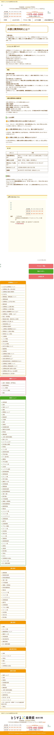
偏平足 (4, 521)
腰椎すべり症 (6, 481)
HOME (5, 20)
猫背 (4, 404)
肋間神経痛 (5, 474)
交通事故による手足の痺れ (9, 301)
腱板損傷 (5, 434)
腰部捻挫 (5, 304)
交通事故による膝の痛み (8, 309)
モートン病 (5, 528)
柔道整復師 (28, 7)
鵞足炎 (4, 508)
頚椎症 (4, 424)
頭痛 (4, 414)
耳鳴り (4, 553)
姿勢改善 (5, 402)
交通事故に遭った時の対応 (9, 289)
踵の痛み (5, 550)
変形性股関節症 (6, 491)
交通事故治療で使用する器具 (9, 368)
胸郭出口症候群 (6, 429)
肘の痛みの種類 (6, 444)
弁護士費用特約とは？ (8, 358)
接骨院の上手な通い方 (8, 321)
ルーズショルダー (7, 441)
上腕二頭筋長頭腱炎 (7, 436)
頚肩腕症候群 (6, 427)
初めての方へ (41, 271)
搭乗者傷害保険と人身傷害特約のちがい (12, 361)
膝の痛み (5, 496)
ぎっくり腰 (5, 476)
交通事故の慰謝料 (7, 326)
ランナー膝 (5, 513)
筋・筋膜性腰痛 (6, 563)
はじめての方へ (16, 20)
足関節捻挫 (5, 518)
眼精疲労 (5, 417)
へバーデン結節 (6, 469)
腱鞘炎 (4, 459)
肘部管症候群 (6, 451)
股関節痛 (5, 486)
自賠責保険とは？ (7, 324)
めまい (4, 555)
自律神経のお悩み (7, 558)
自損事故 (5, 351)
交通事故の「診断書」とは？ (9, 314)
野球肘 (4, 446)
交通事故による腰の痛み (8, 306)
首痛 (4, 422)
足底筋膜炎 (5, 523)
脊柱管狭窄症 (6, 639)
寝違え (4, 706)
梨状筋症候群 (6, 489)
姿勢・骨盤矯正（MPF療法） (9, 382)
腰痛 (4, 409)
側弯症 (4, 545)
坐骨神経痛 (5, 484)
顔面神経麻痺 (6, 541)
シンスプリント (6, 516)
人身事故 (5, 336)
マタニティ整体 (6, 390)
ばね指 (4, 466)
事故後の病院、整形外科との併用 (10, 319)
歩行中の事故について (8, 346)
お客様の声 (41, 276)
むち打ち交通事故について (9, 286)
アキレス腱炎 (6, 526)
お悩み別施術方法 (48, 20)
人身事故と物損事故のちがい (9, 329)
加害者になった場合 (7, 333)
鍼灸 (4, 392)
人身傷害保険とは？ (7, 356)
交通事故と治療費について (9, 363)
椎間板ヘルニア (6, 412)
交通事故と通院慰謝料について (10, 366)
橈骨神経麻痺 (6, 471)
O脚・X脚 (5, 493)
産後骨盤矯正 (6, 385)
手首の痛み (5, 454)
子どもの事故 (6, 343)
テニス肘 (5, 449)
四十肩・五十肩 (6, 697)
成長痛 (4, 548)
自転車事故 (5, 341)
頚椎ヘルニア (6, 407)
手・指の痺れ (6, 456)
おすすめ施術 (38, 20)
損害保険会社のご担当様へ (9, 373)
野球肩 (4, 432)
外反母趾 (5, 531)
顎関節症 (5, 538)
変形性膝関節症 (6, 503)
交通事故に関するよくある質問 (10, 371)
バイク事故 (5, 338)
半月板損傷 (5, 498)
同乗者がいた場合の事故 (8, 331)
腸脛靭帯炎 (5, 506)
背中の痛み (5, 479)
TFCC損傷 (5, 461)
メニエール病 (6, 560)
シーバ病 (5, 536)
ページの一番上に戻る (41, 259)
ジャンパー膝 (6, 511)
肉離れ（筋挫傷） (7, 501)
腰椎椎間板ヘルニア (7, 631)
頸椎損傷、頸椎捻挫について (9, 296)
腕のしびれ (5, 439)
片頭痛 (4, 419)
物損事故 (5, 348)
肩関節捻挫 (5, 299)
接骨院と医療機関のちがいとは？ (10, 311)
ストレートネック (7, 655)
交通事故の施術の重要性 (8, 291)
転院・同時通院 (6, 316)
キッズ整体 (5, 387)
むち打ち (5, 294)
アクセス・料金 (27, 20)
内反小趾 (5, 533)
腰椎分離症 (5, 641)
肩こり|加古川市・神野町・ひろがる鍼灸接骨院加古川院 (12, 703)
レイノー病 (5, 543)
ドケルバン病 (6, 464)
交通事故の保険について (8, 353)
